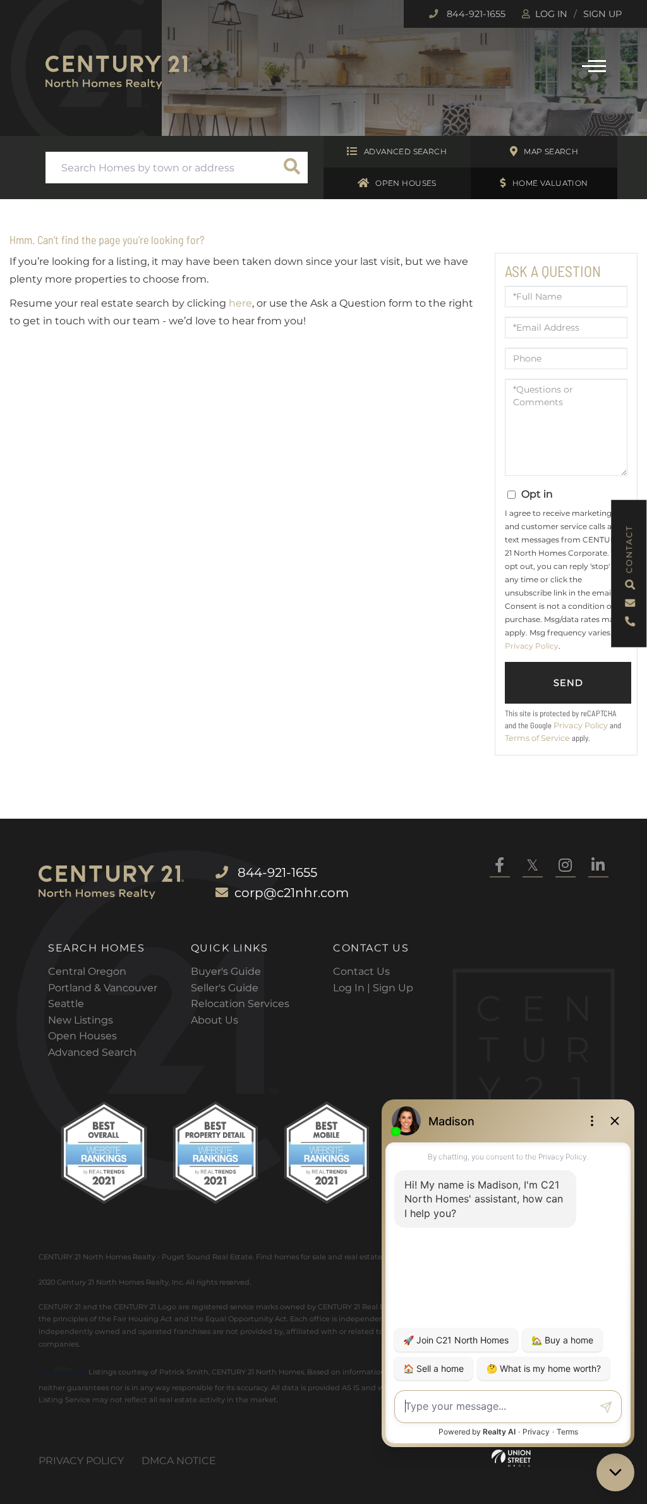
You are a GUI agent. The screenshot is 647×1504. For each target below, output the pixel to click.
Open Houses (406, 183)
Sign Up (602, 14)
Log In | (353, 988)
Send (568, 682)
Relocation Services (240, 1004)
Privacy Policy (532, 646)
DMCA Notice (179, 1461)
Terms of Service (537, 738)
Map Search (551, 151)
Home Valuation (550, 183)
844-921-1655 (474, 14)
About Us (214, 1020)
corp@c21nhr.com (291, 892)
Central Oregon (87, 971)
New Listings (80, 1020)
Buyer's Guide (226, 971)
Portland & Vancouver (102, 988)
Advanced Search (405, 151)
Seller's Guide (224, 988)
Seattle (66, 1004)
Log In (551, 14)
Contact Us (361, 971)
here (240, 303)
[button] (292, 167)
